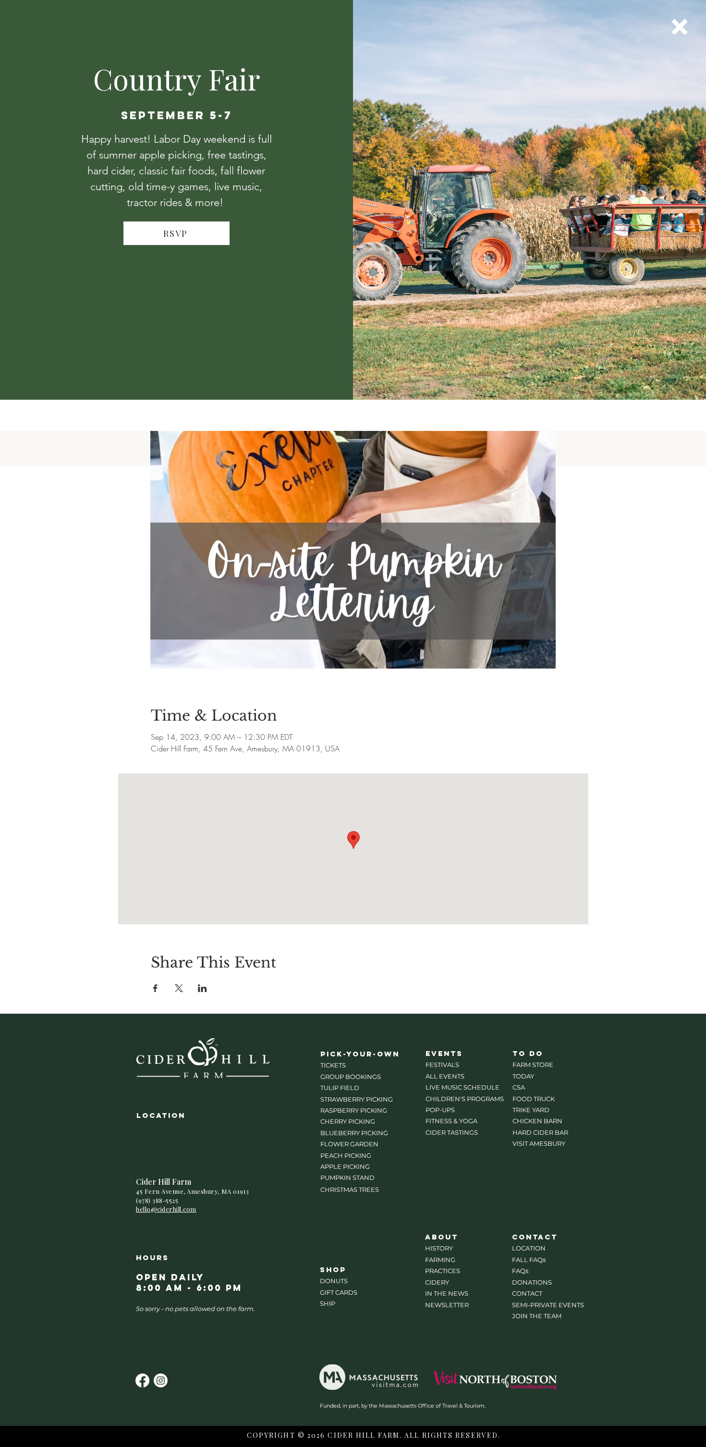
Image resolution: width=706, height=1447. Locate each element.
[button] (679, 27)
